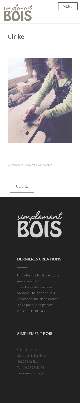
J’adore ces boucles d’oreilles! (38, 299)
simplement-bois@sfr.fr (33, 373)
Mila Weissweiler (42, 164)
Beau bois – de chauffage (34, 287)
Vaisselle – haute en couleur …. (38, 293)
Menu (68, 6)
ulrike (16, 36)
